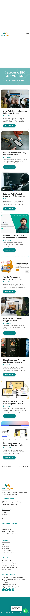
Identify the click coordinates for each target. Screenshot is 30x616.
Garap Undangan (6, 550)
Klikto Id (4, 544)
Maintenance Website (8, 565)
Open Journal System (8, 552)
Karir (3, 519)
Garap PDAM (5, 548)
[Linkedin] (6, 589)
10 (19, 466)
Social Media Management (9, 567)
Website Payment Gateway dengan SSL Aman (14, 153)
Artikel (3, 516)
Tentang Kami (5, 512)
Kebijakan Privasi (6, 529)
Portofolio (5, 514)
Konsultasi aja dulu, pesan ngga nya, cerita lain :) (17, 608)
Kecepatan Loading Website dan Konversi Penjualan (12, 445)
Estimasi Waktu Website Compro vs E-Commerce (14, 195)
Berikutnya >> (24, 466)
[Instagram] (9, 589)
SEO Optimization (7, 569)
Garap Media (5, 546)
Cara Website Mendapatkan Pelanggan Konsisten (15, 112)
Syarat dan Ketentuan (8, 531)
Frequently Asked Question (9, 533)
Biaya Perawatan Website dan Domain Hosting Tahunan (14, 362)
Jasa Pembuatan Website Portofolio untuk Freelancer (15, 236)
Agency (4, 527)
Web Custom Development (9, 563)
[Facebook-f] (3, 589)
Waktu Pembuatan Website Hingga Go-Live (14, 319)
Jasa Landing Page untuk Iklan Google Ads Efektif (13, 402)
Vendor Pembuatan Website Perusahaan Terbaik (12, 279)
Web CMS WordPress (8, 561)
